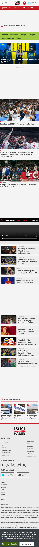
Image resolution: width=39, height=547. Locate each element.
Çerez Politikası (6, 452)
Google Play (9, 475)
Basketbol (14, 35)
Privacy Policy (30, 446)
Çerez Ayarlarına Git (27, 544)
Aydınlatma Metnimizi (15, 538)
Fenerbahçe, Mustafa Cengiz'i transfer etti (24, 281)
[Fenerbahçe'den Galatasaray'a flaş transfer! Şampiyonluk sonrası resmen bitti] (8, 341)
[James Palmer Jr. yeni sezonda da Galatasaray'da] (8, 271)
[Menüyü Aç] (6, 3)
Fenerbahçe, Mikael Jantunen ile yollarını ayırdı (18, 60)
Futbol (5, 35)
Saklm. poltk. (5, 455)
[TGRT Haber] (17, 3)
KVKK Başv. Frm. (31, 456)
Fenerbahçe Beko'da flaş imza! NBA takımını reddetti (27, 261)
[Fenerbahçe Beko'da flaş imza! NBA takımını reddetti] (8, 260)
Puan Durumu (8, 38)
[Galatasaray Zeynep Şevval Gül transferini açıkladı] (8, 330)
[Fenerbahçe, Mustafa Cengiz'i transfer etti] (8, 280)
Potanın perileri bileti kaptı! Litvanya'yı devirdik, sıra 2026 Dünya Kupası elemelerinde (27, 323)
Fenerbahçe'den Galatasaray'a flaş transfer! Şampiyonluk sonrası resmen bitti (27, 343)
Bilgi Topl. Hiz (30, 449)
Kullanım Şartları (31, 441)
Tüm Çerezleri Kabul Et (9, 544)
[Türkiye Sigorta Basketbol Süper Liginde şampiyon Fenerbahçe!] (8, 352)
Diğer (32, 35)
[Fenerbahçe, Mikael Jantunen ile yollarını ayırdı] (19, 53)
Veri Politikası (30, 451)
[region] (19, 538)
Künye (3, 445)
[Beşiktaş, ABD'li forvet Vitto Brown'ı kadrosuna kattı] (8, 250)
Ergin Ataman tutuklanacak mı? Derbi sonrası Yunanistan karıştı (28, 365)
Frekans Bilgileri (6, 450)
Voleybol (24, 35)
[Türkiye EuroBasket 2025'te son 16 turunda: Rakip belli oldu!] (19, 171)
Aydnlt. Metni (30, 454)
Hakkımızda (5, 442)
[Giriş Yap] (24, 3)
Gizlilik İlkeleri (30, 444)
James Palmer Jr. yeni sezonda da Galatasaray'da (27, 272)
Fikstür (19, 38)
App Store (24, 475)
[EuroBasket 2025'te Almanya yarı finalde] (19, 110)
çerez (3, 534)
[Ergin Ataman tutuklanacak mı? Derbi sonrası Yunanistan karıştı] (8, 362)
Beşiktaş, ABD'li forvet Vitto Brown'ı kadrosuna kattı (27, 251)
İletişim (4, 447)
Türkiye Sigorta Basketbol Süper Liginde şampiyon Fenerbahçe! (25, 354)
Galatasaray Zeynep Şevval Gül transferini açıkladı (27, 331)
